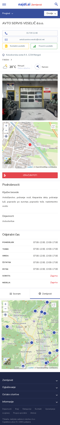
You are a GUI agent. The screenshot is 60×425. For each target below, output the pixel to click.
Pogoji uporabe (20, 413)
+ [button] (6, 126)
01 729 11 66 (32, 33)
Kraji (17, 409)
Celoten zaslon (53, 126)
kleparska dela (40, 197)
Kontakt (38, 409)
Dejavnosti (7, 409)
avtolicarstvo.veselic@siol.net (32, 39)
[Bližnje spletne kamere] (37, 66)
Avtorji (33, 413)
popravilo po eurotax (17, 201)
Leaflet (30, 167)
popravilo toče (37, 201)
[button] (6, 136)
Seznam (17, 293)
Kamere (45, 67)
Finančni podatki (46, 46)
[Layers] (7, 160)
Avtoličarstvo (8, 197)
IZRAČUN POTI (30, 175)
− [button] (6, 130)
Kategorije (27, 409)
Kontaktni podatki (17, 46)
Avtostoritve (8, 221)
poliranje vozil (24, 197)
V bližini (5, 59)
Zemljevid (47, 293)
